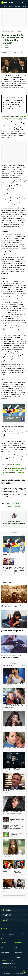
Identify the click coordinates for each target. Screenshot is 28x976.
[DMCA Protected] (5, 963)
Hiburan (12, 31)
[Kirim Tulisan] (22, 2)
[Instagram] (2, 967)
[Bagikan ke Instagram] (12, 52)
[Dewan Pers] (8, 963)
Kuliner (10, 6)
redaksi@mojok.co (7, 936)
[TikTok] (9, 967)
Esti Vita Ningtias (19, 472)
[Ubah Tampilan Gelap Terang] (24, 972)
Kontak (3, 954)
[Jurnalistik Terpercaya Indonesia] (12, 963)
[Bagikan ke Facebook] (18, 52)
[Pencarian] (24, 2)
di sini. (18, 491)
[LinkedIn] (15, 967)
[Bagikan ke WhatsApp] (8, 52)
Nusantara (4, 6)
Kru (2, 947)
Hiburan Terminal (16, 503)
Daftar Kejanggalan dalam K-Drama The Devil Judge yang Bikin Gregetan (13, 470)
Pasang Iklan (17, 957)
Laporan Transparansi (19, 954)
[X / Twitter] (6, 967)
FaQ (16, 947)
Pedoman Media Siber (19, 950)
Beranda (5, 31)
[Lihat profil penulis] (14, 518)
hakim (8, 503)
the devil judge (17, 506)
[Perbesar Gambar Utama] (14, 72)
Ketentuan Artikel (5, 952)
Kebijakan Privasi (18, 952)
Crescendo (17, 464)
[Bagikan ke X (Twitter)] (21, 52)
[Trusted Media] (2, 964)
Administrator (4, 496)
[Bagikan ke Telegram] (15, 52)
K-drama (9, 506)
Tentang (3, 945)
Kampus (17, 6)
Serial (19, 31)
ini (11, 483)
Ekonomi (24, 6)
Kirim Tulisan (4, 950)
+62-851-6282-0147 (7, 938)
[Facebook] (12, 967)
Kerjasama (17, 945)
